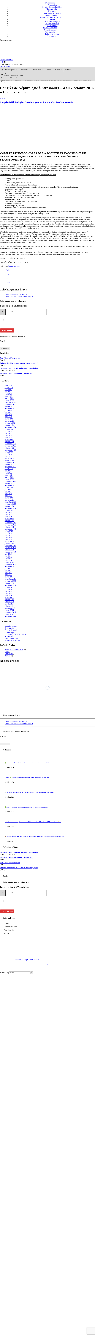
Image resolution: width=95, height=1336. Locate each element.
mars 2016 (8, 596)
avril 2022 (8, 473)
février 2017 (9, 577)
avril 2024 (8, 435)
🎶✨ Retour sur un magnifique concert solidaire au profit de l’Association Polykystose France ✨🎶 (33, 822)
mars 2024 (8, 438)
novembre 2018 (10, 548)
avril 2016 (8, 593)
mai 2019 (8, 535)
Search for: (4, 973)
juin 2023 (8, 454)
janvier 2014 (9, 610)
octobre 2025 (9, 406)
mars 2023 (8, 456)
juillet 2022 (9, 469)
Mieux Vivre (37, 70)
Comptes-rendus (14, 266)
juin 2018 (8, 554)
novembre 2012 (10, 612)
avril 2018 (8, 558)
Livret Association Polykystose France (19, 296)
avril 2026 (8, 394)
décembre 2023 (10, 444)
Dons (7, 652)
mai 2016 (8, 591)
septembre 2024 (10, 427)
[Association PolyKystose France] (34, 60)
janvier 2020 (9, 521)
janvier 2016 (9, 600)
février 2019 (9, 541)
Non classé (9, 636)
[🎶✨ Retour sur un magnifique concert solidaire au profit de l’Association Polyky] (7, 817)
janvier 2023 (9, 460)
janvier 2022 (9, 479)
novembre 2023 (10, 446)
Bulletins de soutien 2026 (14, 650)
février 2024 (9, 440)
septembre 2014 (10, 608)
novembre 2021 (10, 481)
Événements (9, 628)
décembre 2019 (10, 523)
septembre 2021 (10, 485)
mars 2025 (8, 417)
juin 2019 (8, 533)
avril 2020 (8, 514)
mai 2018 (8, 556)
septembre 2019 (10, 529)
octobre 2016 (9, 583)
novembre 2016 (10, 581)
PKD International (11, 638)
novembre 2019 (10, 525)
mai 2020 (8, 512)
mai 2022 (8, 471)
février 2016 (9, 598)
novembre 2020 (10, 504)
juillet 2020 (9, 510)
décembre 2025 (10, 402)
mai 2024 (8, 433)
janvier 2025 (9, 421)
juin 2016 (8, 589)
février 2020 (9, 519)
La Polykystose (10, 70)
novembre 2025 (10, 404)
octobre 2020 (9, 506)
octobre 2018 (9, 550)
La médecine (24, 70)
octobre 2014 (9, 606)
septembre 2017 (10, 566)
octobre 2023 (9, 448)
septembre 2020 (10, 508)
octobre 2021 (9, 483)
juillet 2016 (9, 587)
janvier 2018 (9, 562)
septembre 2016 (10, 585)
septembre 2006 (10, 616)
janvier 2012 (9, 614)
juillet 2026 (9, 388)
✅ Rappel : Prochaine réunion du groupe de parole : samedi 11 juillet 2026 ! (26, 807)
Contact (48, 70)
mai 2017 (8, 571)
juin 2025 (8, 410)
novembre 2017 (10, 564)
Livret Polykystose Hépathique (16, 294)
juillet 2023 (9, 452)
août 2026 (8, 386)
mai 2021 (8, 492)
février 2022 (9, 477)
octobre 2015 (9, 602)
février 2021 (9, 498)
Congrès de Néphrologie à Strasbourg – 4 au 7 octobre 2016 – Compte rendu (36, 102)
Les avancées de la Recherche (16, 634)
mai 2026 (8, 392)
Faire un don (7, 330)
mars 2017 (8, 575)
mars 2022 (8, 475)
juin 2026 (8, 390)
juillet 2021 (9, 487)
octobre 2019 (9, 527)
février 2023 (9, 458)
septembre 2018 (10, 552)
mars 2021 (8, 496)
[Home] (2, 69)
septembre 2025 (10, 408)
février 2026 (9, 398)
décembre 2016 (10, 579)
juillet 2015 (9, 604)
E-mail (3, 341)
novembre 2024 (10, 423)
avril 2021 (8, 494)
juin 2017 (8, 568)
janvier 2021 (9, 500)
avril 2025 (8, 415)
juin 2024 (8, 431)
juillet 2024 (9, 429)
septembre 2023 (10, 450)
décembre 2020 (10, 502)
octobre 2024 (9, 425)
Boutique (68, 70)
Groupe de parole (11, 630)
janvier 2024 (9, 442)
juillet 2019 (9, 531)
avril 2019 (8, 537)
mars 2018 (8, 560)
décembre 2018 (10, 546)
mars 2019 (8, 539)
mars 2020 (8, 517)
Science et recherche (12, 640)
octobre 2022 (9, 465)
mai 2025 (8, 413)
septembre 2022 (10, 467)
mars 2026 (8, 396)
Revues (7, 656)
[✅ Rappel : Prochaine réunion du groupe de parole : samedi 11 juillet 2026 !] (7, 802)
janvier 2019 (9, 544)
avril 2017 (8, 573)
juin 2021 (8, 489)
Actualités (56, 70)
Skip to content (5, 66)
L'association (9, 632)
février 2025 (9, 419)
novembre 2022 (10, 462)
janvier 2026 (9, 400)
